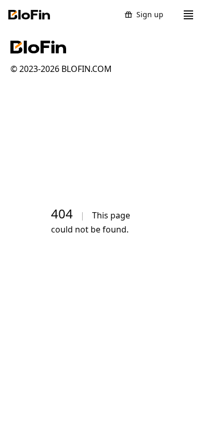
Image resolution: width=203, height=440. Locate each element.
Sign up (149, 14)
